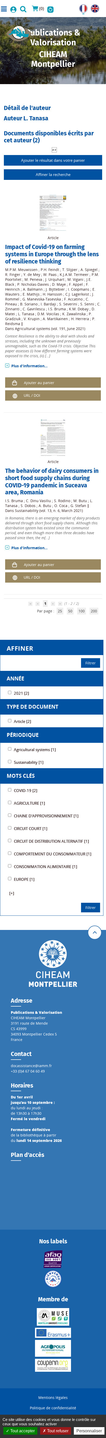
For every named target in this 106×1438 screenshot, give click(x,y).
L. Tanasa (26, 313)
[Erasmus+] (53, 1333)
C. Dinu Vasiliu (38, 500)
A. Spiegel (89, 269)
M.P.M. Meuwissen (21, 269)
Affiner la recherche (53, 174)
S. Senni (87, 304)
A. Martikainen (55, 318)
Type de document (32, 706)
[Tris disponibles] (54, 149)
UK (93, 7)
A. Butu (45, 505)
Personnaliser (89, 1431)
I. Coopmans (78, 289)
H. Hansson (52, 294)
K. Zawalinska (74, 313)
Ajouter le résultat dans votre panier (53, 160)
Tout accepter (22, 1431)
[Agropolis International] (53, 1348)
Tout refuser (57, 1431)
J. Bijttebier (55, 289)
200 (94, 610)
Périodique (23, 734)
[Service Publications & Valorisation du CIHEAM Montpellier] (19, 32)
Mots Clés (21, 775)
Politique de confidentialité (53, 1407)
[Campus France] (53, 1279)
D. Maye (59, 284)
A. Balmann (33, 289)
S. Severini (68, 304)
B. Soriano (29, 304)
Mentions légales (53, 1397)
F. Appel (76, 284)
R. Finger (12, 274)
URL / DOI (32, 395)
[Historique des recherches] (50, 8)
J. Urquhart (54, 279)
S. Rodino (62, 500)
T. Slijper (69, 269)
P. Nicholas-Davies (33, 284)
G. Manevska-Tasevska (41, 299)
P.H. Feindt (50, 269)
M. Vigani (75, 279)
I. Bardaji (48, 304)
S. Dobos (28, 505)
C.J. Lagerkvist (77, 294)
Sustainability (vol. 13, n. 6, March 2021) (49, 510)
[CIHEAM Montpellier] (53, 963)
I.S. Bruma (57, 308)
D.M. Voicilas (48, 313)
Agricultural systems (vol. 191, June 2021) (50, 328)
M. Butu (80, 500)
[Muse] (53, 1317)
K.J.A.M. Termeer (74, 274)
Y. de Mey (31, 274)
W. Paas (50, 274)
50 (70, 610)
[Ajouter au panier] (14, 382)
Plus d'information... (29, 365)
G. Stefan (78, 505)
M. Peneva (33, 279)
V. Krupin (32, 318)
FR (81, 7)
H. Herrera (80, 318)
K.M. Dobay (79, 308)
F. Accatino (73, 299)
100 (81, 610)
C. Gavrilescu (34, 308)
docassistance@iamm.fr (31, 1065)
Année (15, 678)
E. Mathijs (31, 294)
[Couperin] (53, 1365)
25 (60, 610)
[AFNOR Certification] (53, 1259)
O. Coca (60, 505)
